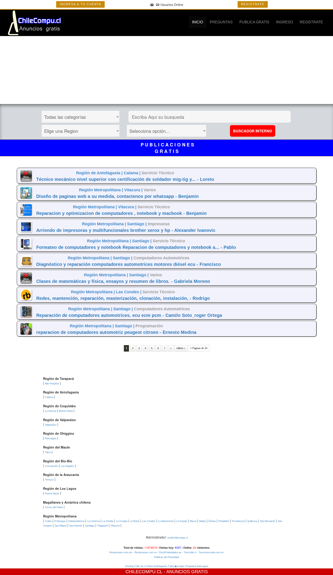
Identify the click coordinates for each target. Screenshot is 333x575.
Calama (49, 397)
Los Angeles (67, 466)
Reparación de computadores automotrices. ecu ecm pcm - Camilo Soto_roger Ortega (129, 315)
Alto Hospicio (52, 383)
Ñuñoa (212, 521)
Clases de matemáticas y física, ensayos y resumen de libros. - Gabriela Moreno (123, 281)
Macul (193, 521)
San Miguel (61, 525)
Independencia (76, 521)
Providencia (238, 521)
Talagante (102, 525)
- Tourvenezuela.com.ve (210, 552)
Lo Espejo (181, 521)
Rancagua (50, 438)
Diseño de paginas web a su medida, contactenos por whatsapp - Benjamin (117, 196)
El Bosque (59, 521)
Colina (48, 521)
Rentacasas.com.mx (120, 552)
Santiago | (137, 224)
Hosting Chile (132, 566)
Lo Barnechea (166, 521)
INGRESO (284, 22)
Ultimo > (180, 348)
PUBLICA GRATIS (254, 22)
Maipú (202, 521)
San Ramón (75, 525)
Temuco (49, 479)
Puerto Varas (52, 493)
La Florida (107, 521)
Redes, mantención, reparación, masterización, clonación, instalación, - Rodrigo (123, 298)
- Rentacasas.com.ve (144, 552)
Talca (48, 452)
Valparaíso (50, 424)
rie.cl (143, 566)
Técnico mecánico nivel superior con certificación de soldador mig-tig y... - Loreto (125, 179)
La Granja (121, 521)
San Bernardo (267, 521)
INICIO (197, 22)
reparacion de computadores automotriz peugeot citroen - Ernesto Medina (116, 332)
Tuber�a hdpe (176, 566)
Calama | (133, 173)
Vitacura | (134, 190)
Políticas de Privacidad (166, 557)
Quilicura (252, 521)
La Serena (50, 411)
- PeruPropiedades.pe (169, 552)
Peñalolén (223, 521)
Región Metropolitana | (101, 190)
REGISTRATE (252, 4)
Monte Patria (66, 411)
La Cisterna (93, 521)
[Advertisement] (166, 70)
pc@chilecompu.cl (178, 537)
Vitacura (115, 525)
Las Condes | (129, 292)
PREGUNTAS (221, 22)
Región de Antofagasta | (100, 173)
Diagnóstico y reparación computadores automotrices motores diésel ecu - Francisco (128, 264)
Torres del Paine (54, 507)
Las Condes (148, 521)
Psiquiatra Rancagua (196, 566)
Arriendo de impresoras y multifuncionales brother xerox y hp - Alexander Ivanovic (125, 230)
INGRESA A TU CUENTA (80, 4)
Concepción (51, 466)
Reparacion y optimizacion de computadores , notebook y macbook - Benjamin (121, 213)
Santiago (89, 525)
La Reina (134, 521)
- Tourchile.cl (188, 552)
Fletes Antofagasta (157, 566)
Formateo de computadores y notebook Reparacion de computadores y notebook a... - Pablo (136, 247)
